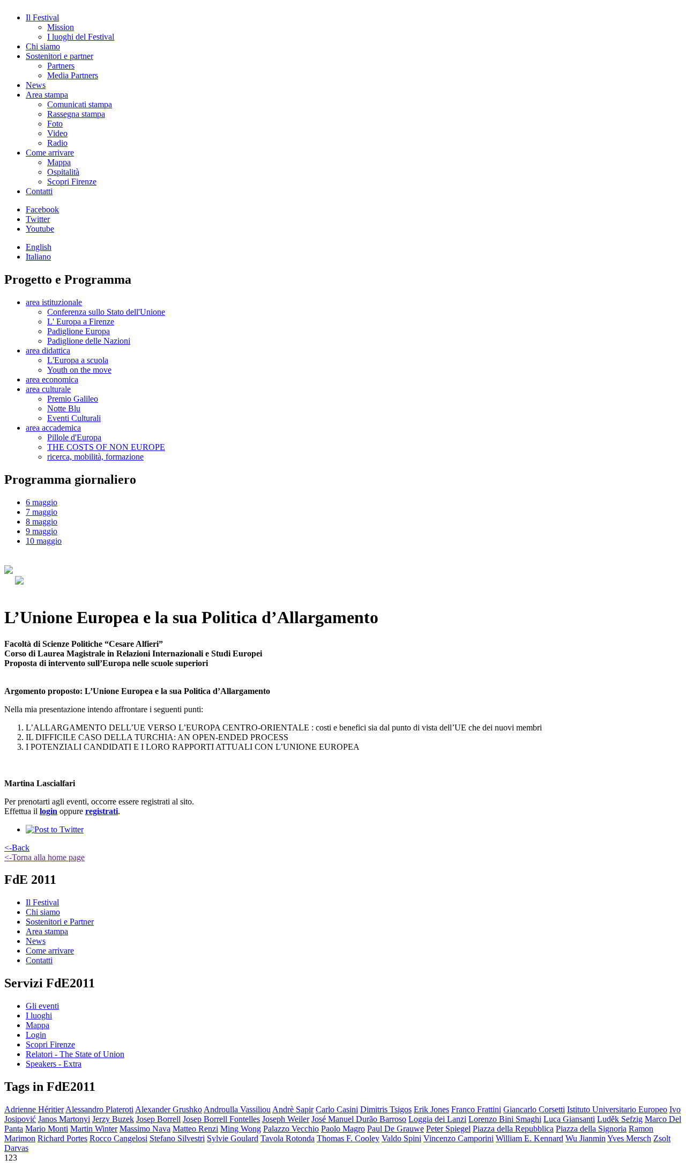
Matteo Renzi (195, 1128)
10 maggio (44, 540)
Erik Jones (431, 1109)
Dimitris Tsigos (386, 1109)
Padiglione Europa (78, 331)
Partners (60, 65)
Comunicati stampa (79, 104)
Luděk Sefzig (620, 1119)
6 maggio (41, 502)
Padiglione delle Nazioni (88, 340)
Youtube (40, 228)
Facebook (42, 209)
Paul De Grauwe (395, 1128)
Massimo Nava (145, 1128)
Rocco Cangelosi (118, 1138)
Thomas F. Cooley (348, 1138)
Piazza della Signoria (591, 1128)
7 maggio (41, 511)
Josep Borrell (158, 1119)
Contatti (39, 191)
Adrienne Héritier (34, 1109)
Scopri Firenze (71, 181)
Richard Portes (62, 1138)
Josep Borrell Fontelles (221, 1119)
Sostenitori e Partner (60, 921)
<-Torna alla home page (44, 857)
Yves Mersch (629, 1138)
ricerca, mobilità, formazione (95, 456)
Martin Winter (93, 1128)
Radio (57, 142)
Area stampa (47, 94)
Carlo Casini (337, 1109)
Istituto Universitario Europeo (617, 1109)
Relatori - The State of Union (75, 1054)
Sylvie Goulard (232, 1138)
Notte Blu (63, 408)
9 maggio (41, 531)
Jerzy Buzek (113, 1119)
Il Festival (42, 17)
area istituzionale (54, 302)
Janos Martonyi (64, 1119)
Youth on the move (79, 369)
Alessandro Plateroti (99, 1109)
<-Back (16, 847)
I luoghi (39, 1015)
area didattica (48, 350)
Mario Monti (46, 1128)
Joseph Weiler (285, 1119)
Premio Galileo (72, 398)
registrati (101, 811)
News (36, 85)
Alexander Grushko (168, 1109)
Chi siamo (43, 46)
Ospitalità (63, 171)
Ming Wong (240, 1128)
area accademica (53, 427)
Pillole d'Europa (74, 437)
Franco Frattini (476, 1109)
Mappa (59, 162)
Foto (55, 123)
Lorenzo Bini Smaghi (504, 1119)
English (38, 247)
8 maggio (41, 521)
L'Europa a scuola (77, 360)
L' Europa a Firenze (80, 321)
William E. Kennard (529, 1138)
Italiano (38, 256)
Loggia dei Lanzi (437, 1119)
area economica (52, 379)
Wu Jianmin (585, 1138)
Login (36, 1034)
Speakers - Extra (53, 1063)
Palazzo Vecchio (291, 1128)
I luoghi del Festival (80, 36)
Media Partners (72, 75)
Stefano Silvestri (177, 1138)
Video (57, 133)
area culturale (48, 389)
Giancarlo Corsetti (534, 1109)
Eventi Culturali (74, 418)
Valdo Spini (401, 1138)
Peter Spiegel (448, 1128)
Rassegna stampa (76, 114)
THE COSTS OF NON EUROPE (106, 447)
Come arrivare (50, 152)
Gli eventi (42, 1005)
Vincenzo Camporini (458, 1138)
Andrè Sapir (293, 1109)
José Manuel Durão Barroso (358, 1119)
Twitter (38, 219)
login (48, 811)
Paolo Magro (343, 1128)
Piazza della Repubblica (513, 1128)
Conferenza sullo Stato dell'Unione (106, 311)
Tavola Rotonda (287, 1138)
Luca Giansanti (569, 1119)
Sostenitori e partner (59, 56)
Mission (60, 27)
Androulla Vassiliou (237, 1109)
